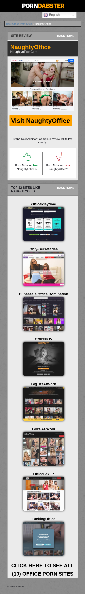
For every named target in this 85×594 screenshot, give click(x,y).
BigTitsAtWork (43, 384)
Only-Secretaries (43, 249)
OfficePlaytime (43, 204)
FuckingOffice (43, 519)
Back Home (65, 35)
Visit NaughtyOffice (40, 120)
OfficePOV (43, 339)
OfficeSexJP (43, 474)
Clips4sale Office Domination (43, 294)
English (54, 14)
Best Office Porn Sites (19, 23)
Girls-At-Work (43, 429)
